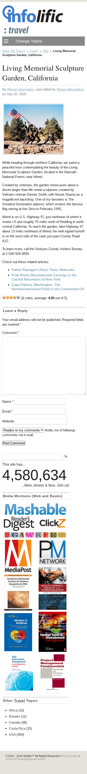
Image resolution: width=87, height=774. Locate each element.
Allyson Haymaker (20, 89)
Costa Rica (17, 728)
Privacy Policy (69, 756)
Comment (10, 333)
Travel (34, 51)
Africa (13, 710)
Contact (40, 759)
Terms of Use (13, 759)
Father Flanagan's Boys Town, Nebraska (43, 270)
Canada (14, 722)
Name (7, 401)
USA (45, 51)
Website (8, 421)
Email (7, 411)
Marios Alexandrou (70, 89)
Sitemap (29, 759)
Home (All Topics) (13, 51)
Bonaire (14, 716)
